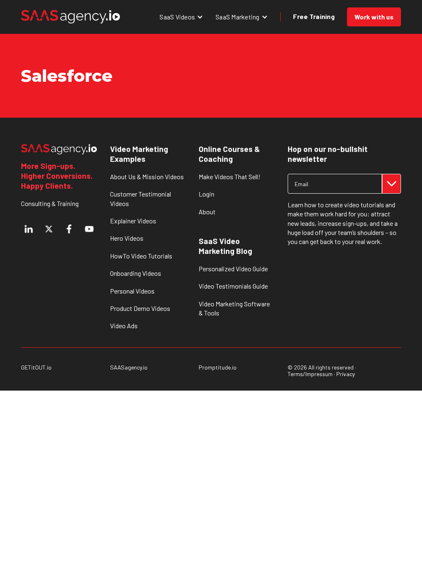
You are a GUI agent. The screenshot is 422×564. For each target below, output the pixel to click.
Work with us (374, 17)
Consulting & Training (50, 203)
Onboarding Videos (135, 273)
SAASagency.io (129, 367)
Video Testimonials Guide (233, 286)
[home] (70, 17)
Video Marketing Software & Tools (234, 308)
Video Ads (124, 325)
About (207, 212)
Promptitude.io (218, 367)
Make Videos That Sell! (229, 176)
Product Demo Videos (140, 308)
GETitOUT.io (36, 367)
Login (206, 194)
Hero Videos (126, 238)
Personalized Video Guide (233, 269)
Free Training (314, 16)
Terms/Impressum (310, 373)
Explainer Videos (133, 221)
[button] (181, 17)
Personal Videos (132, 291)
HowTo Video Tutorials (141, 256)
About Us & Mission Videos (147, 176)
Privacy (345, 373)
